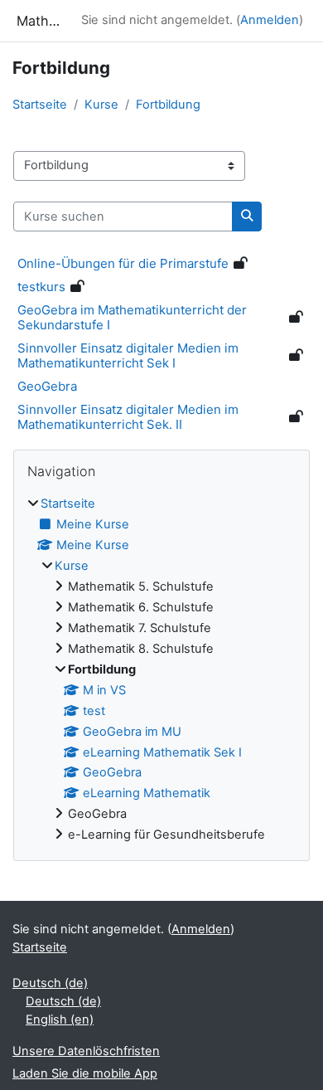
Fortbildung (168, 104)
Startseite (39, 104)
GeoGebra (47, 386)
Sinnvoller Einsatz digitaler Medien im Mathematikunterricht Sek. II (128, 416)
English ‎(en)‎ (60, 1019)
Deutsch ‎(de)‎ (50, 983)
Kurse (101, 104)
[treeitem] (161, 669)
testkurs (41, 286)
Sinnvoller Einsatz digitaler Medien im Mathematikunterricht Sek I (128, 355)
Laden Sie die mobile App (84, 1073)
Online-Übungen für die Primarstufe (123, 263)
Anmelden (269, 19)
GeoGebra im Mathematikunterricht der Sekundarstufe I (132, 317)
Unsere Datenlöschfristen (86, 1051)
